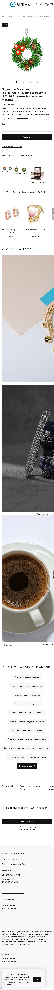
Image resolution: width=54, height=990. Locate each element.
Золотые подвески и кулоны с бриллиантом (27, 739)
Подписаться (27, 821)
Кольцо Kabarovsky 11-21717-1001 (35, 230)
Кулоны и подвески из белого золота (27, 712)
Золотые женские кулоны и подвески (27, 730)
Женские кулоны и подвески (27, 703)
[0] (46, 4)
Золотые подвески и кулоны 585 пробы (27, 721)
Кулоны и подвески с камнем (27, 694)
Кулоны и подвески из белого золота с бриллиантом (27, 748)
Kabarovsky (31, 16)
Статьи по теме (17, 249)
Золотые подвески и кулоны (27, 677)
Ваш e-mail (6, 124)
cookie (27, 977)
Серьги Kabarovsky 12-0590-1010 (12, 230)
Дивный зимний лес (44, 16)
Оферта (5, 954)
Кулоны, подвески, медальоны (13, 16)
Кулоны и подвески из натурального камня (27, 757)
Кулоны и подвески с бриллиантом (27, 686)
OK (37, 979)
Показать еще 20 (27, 765)
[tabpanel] (27, 50)
